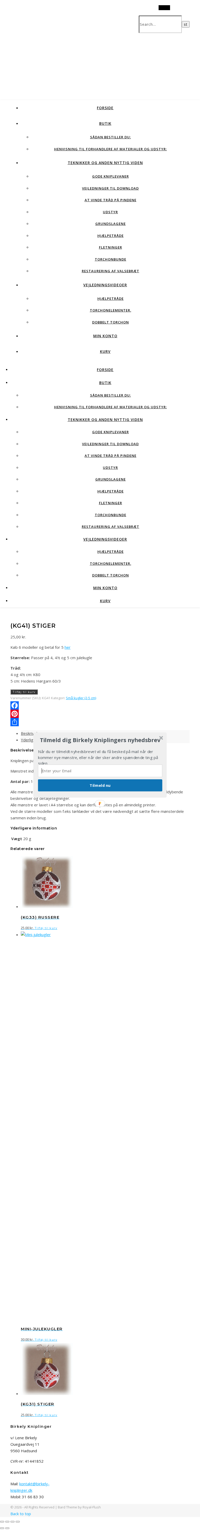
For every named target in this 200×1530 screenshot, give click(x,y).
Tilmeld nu (100, 785)
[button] (100, 740)
